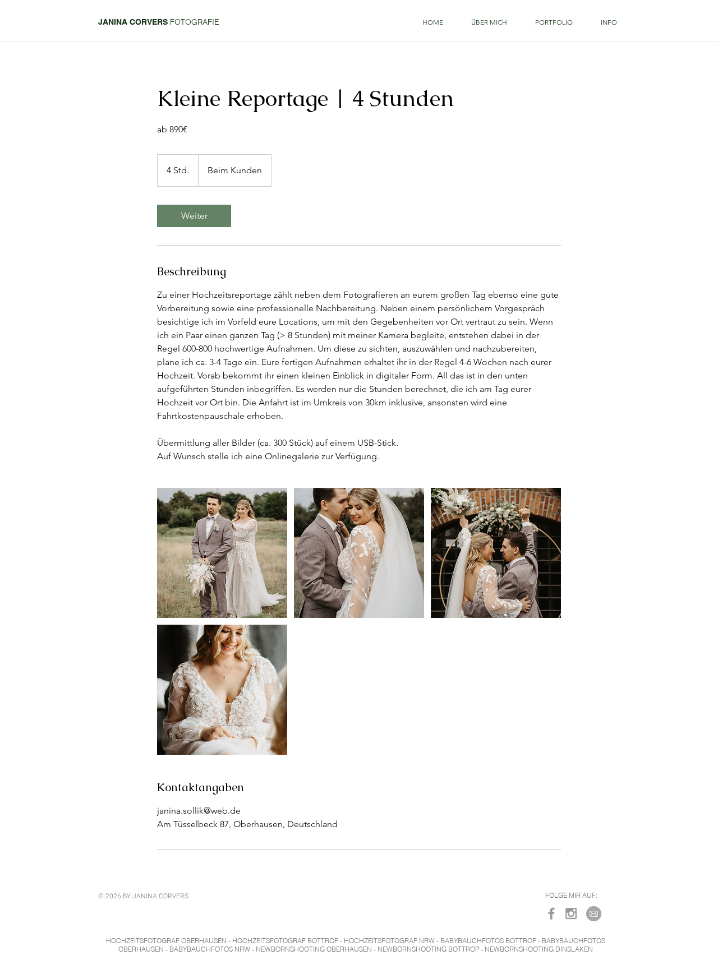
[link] (194, 216)
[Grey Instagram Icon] (571, 913)
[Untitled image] (222, 553)
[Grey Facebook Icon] (551, 913)
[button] (554, 22)
